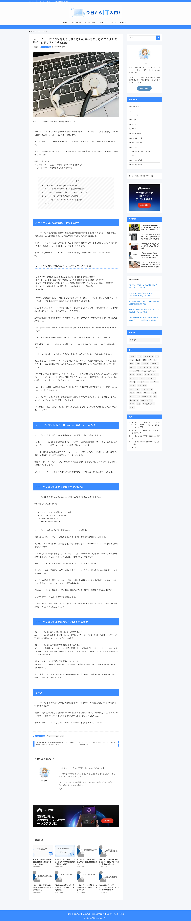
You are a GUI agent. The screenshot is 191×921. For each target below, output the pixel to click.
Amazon (132, 356)
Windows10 (154, 364)
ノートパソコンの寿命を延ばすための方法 (61, 196)
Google (134, 120)
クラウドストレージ (144, 367)
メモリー (146, 393)
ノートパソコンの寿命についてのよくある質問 (63, 200)
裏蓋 (138, 404)
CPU (157, 356)
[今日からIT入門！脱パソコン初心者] (95, 11)
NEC (133, 156)
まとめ (47, 203)
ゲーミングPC (134, 371)
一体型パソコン (135, 396)
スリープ (139, 374)
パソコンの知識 (46, 47)
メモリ (139, 393)
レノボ (154, 393)
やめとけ (132, 367)
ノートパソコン (53, 736)
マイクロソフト (147, 389)
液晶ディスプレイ (146, 400)
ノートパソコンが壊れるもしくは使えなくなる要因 (66, 189)
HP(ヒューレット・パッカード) (142, 151)
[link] (60, 789)
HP (150, 360)
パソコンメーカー (137, 147)
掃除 (155, 396)
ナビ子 (44, 780)
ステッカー (152, 371)
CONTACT (77, 914)
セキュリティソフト (151, 374)
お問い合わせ (144, 88)
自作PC (132, 404)
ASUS (139, 356)
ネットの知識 (136, 133)
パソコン (132, 385)
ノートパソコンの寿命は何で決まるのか (61, 186)
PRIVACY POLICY (98, 914)
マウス (132, 393)
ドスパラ (135, 115)
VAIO (137, 364)
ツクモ (134, 111)
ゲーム (143, 371)
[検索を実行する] (158, 37)
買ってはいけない (148, 404)
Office (131, 364)
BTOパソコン (136, 107)
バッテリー (154, 382)
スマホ (133, 129)
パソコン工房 (142, 385)
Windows (145, 364)
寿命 (61, 736)
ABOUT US (86, 914)
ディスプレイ (150, 378)
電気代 (132, 407)
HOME (69, 914)
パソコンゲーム (136, 138)
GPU (144, 360)
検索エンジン (134, 400)
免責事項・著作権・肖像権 (115, 914)
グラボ (156, 367)
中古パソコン (146, 396)
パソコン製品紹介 (137, 160)
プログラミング (136, 165)
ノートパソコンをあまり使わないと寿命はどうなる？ (66, 192)
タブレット (133, 378)
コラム (133, 124)
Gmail (131, 360)
